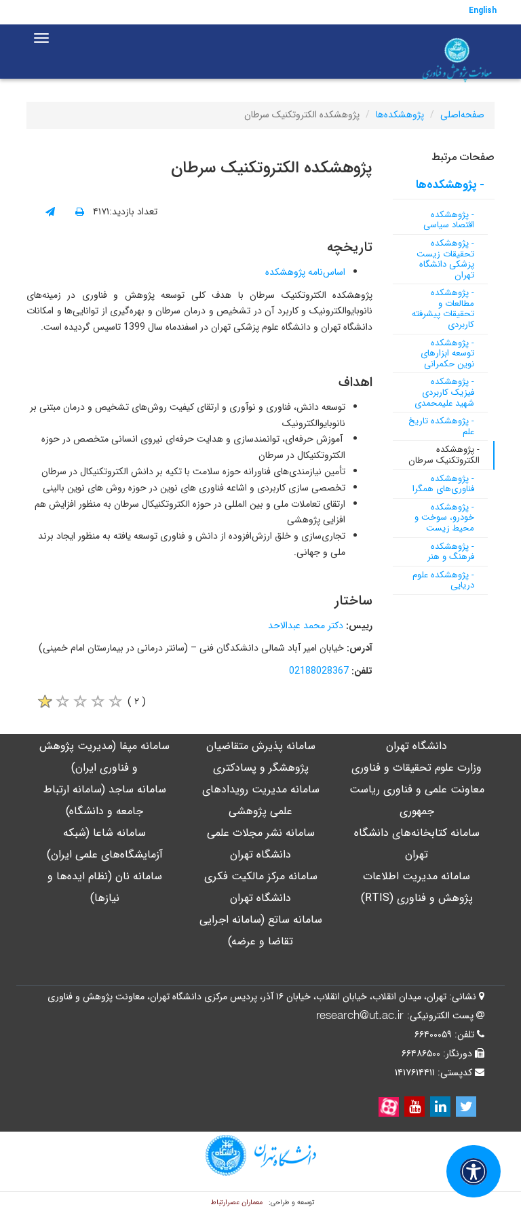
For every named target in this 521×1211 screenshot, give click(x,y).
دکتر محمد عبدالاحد (305, 625)
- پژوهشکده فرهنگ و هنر (450, 551)
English (483, 10)
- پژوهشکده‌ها (450, 185)
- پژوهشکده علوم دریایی (443, 580)
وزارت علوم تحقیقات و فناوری (416, 767)
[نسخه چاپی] (79, 212)
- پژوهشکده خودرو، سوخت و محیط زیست (444, 517)
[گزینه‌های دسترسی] (473, 1171)
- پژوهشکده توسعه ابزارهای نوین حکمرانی (447, 353)
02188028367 (319, 671)
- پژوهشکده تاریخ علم (441, 426)
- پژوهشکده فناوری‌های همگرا (443, 484)
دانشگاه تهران (416, 745)
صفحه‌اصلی (462, 114)
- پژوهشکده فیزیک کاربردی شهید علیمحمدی (444, 392)
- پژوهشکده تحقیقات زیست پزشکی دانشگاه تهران (445, 259)
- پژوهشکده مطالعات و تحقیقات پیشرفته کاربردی (443, 309)
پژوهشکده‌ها (400, 114)
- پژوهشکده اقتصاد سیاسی (448, 220)
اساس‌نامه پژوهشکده (305, 272)
